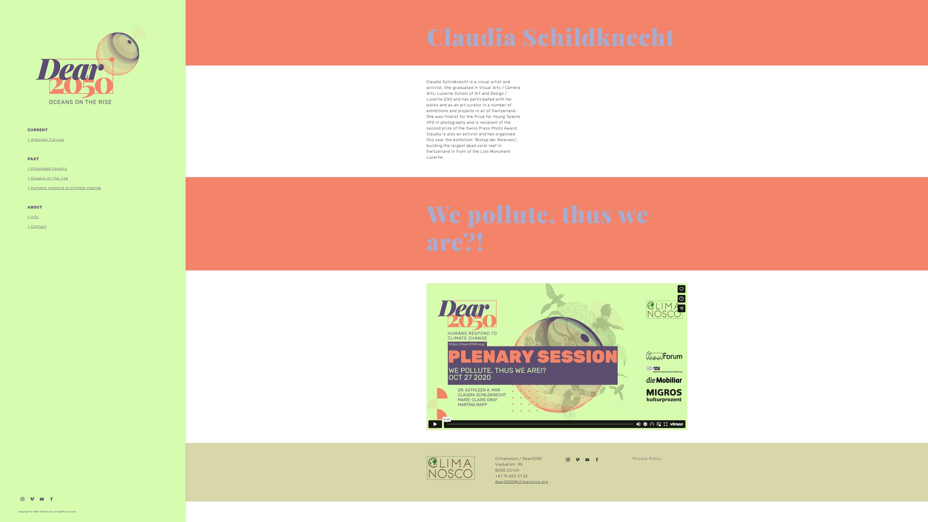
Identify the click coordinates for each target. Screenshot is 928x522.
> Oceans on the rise (48, 178)
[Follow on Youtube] (42, 499)
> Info (33, 217)
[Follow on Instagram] (22, 499)
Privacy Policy (647, 458)
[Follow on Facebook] (51, 499)
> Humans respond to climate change (64, 188)
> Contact (37, 226)
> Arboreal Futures (46, 139)
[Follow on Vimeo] (32, 499)
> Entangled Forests (47, 168)
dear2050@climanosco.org (521, 481)
